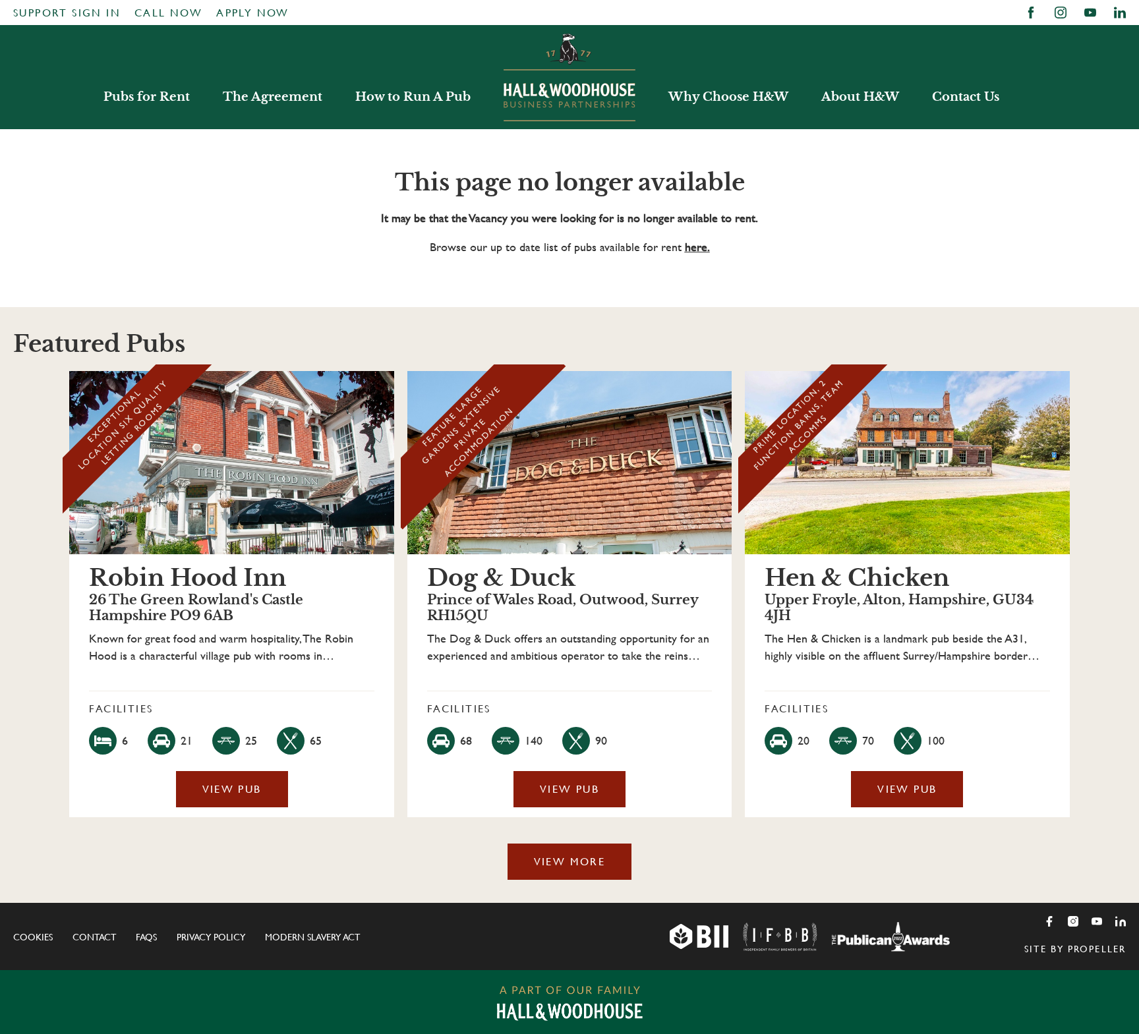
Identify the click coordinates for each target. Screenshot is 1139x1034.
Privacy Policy (211, 937)
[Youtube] (1097, 921)
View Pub (232, 789)
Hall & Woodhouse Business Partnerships (569, 77)
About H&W (860, 97)
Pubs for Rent (146, 97)
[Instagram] (1073, 921)
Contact (94, 937)
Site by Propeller (1075, 949)
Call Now (168, 13)
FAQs (146, 937)
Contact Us (965, 97)
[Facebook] (1049, 921)
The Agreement (272, 97)
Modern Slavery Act (312, 937)
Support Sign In (67, 13)
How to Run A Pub (413, 97)
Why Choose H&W (728, 97)
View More (570, 861)
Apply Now (252, 13)
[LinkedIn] (1120, 921)
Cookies (33, 937)
